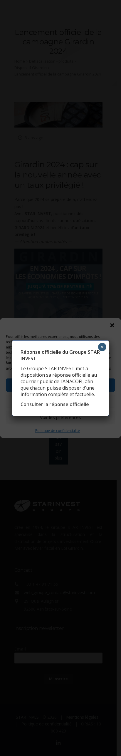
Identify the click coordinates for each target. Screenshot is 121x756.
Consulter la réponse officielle (55, 404)
